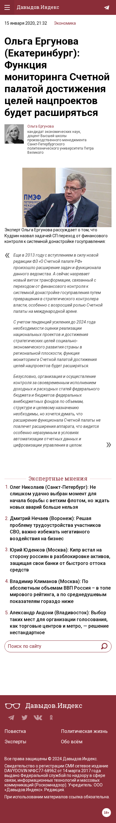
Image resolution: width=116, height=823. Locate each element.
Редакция (54, 789)
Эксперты (15, 742)
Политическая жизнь (84, 731)
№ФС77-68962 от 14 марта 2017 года (64, 770)
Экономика (65, 23)
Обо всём (71, 742)
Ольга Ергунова (40, 126)
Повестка (15, 731)
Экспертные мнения (58, 478)
